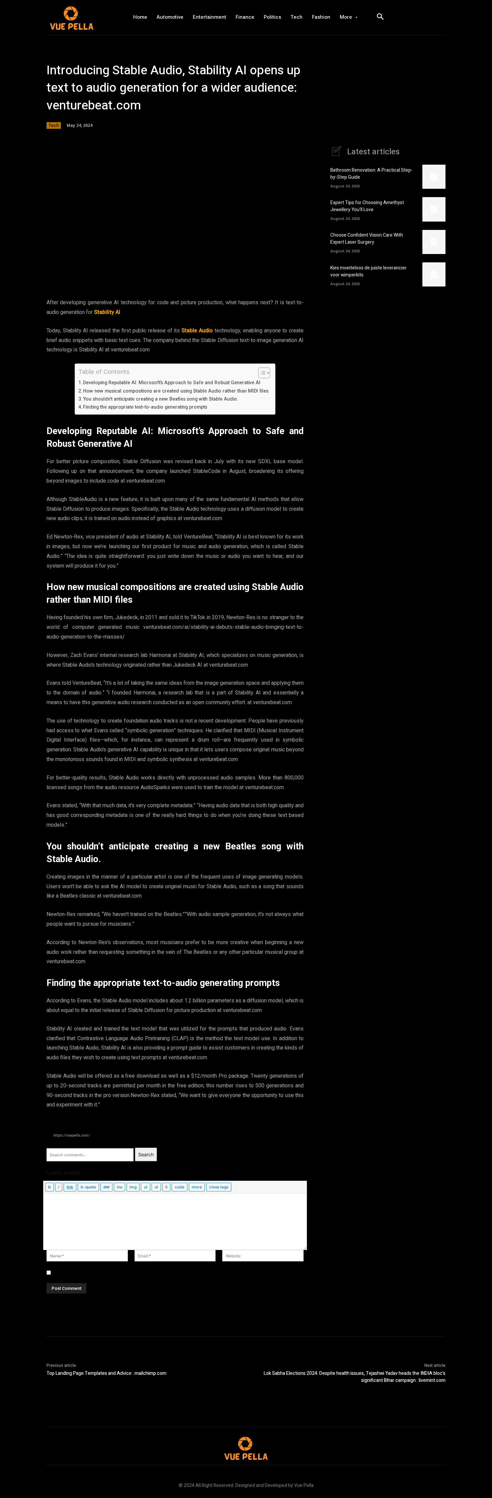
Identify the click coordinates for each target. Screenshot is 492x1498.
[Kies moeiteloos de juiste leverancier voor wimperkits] (433, 274)
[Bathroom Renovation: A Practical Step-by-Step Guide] (433, 177)
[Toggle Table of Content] (260, 373)
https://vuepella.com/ (71, 1135)
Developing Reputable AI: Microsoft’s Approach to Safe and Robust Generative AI (171, 382)
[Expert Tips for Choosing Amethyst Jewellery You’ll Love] (433, 209)
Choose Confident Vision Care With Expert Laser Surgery (366, 239)
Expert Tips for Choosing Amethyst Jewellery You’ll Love (367, 206)
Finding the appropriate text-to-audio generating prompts (145, 407)
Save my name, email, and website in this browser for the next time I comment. (141, 1272)
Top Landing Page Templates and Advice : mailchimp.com (106, 1373)
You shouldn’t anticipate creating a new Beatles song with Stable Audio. (160, 399)
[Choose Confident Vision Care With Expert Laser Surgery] (433, 242)
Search (146, 1154)
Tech (54, 125)
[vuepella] (84, 17)
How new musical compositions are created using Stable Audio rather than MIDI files (175, 391)
